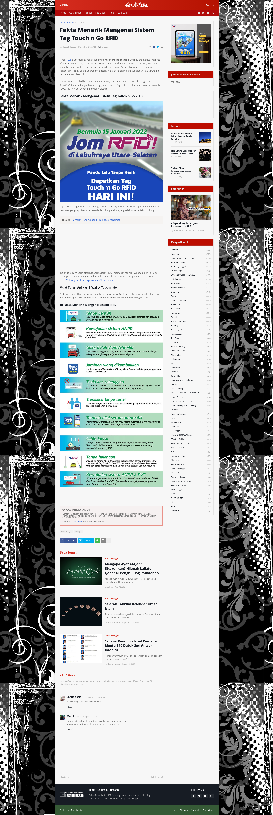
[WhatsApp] (97, 540)
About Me (195, 810)
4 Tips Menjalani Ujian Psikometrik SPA (184, 224)
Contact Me (208, 810)
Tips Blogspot (191, 329)
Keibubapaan (191, 334)
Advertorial (191, 304)
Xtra (191, 418)
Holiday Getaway (191, 346)
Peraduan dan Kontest (191, 443)
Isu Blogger (191, 430)
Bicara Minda (191, 355)
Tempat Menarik (191, 287)
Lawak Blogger (191, 397)
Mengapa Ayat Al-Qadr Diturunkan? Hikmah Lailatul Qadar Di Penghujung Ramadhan (132, 568)
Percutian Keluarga (191, 477)
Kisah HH (191, 472)
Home (63, 12)
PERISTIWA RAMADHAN (191, 481)
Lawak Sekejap (191, 388)
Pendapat (191, 426)
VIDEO (191, 363)
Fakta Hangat (80, 22)
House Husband (191, 262)
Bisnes (191, 502)
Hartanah (191, 342)
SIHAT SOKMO (191, 498)
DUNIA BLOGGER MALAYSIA (191, 275)
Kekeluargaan (191, 279)
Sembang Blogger (191, 266)
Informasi (191, 384)
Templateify (76, 810)
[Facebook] (154, 47)
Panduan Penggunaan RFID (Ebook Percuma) (96, 219)
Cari (208, 4)
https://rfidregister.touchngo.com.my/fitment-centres (88, 280)
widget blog (191, 422)
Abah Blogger (191, 489)
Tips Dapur (100, 12)
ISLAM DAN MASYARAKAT (191, 435)
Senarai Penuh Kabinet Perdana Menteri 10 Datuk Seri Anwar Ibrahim (131, 645)
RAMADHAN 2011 (191, 485)
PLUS (69, 59)
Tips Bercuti (191, 308)
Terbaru (65, 777)
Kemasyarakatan (191, 456)
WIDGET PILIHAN (191, 350)
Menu (65, 4)
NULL (191, 451)
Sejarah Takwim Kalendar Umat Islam (131, 606)
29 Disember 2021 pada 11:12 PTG (95, 697)
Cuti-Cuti (122, 12)
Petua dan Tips (191, 464)
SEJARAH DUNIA (191, 439)
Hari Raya (191, 325)
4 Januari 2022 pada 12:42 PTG (87, 716)
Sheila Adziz (74, 697)
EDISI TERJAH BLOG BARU (191, 401)
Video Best (191, 367)
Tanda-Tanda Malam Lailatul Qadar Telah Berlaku (181, 136)
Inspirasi (191, 409)
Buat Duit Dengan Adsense (191, 380)
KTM (191, 493)
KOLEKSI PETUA (191, 447)
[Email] (162, 47)
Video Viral (191, 510)
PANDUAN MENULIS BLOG (191, 258)
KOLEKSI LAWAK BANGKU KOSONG (191, 393)
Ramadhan (191, 313)
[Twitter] (158, 47)
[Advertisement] (111, 257)
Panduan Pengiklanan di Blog (191, 405)
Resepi (88, 12)
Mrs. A (70, 716)
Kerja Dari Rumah (191, 300)
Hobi (112, 12)
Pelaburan (191, 359)
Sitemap (184, 810)
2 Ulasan (104, 47)
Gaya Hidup (75, 12)
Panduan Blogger (191, 468)
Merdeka (191, 460)
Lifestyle (78, 531)
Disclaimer (77, 521)
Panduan (191, 254)
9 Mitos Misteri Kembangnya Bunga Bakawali (181, 171)
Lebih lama (156, 777)
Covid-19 (191, 371)
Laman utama (66, 22)
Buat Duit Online (191, 283)
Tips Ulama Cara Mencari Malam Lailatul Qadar (183, 152)
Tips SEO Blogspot (191, 321)
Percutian (191, 296)
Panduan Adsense (191, 414)
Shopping (191, 292)
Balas (70, 707)
